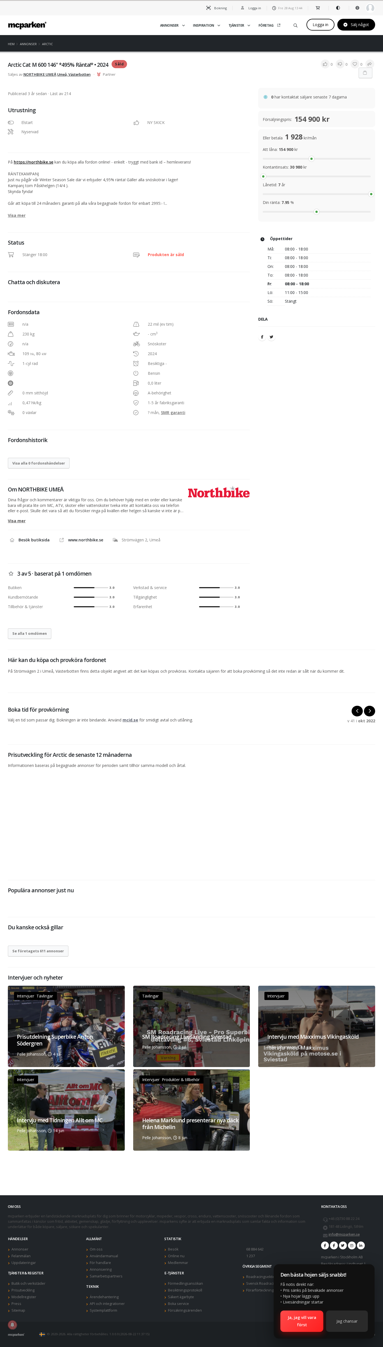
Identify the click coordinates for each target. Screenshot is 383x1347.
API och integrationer (107, 1303)
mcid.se (130, 720)
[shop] (318, 8)
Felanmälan (21, 1256)
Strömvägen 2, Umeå (141, 540)
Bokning (220, 8)
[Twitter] (271, 337)
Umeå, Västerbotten (74, 74)
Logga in (320, 24)
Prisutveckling (22, 1290)
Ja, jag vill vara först (302, 1321)
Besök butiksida (34, 540)
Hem (11, 44)
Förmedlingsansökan (185, 1283)
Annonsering (101, 1269)
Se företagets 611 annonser (38, 950)
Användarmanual (104, 1256)
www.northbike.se (85, 540)
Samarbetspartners (106, 1276)
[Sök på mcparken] (295, 24)
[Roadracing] (334, 1245)
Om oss (96, 1249)
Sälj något (359, 24)
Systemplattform (103, 1310)
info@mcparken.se (344, 1234)
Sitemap (18, 1310)
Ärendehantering (104, 1297)
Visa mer (17, 215)
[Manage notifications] (12, 1324)
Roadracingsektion (261, 1276)
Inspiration (203, 25)
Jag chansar (346, 1321)
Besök (173, 1249)
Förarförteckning (260, 1290)
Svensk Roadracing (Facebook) (271, 1283)
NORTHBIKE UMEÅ (39, 74)
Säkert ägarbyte (181, 1297)
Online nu (176, 1256)
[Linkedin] (361, 1245)
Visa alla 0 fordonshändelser (38, 463)
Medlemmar (178, 1262)
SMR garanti (173, 412)
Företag (266, 25)
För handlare (100, 1262)
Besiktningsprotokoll (185, 1290)
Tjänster (236, 25)
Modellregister (23, 1297)
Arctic (47, 44)
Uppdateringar (23, 1262)
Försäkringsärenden (185, 1310)
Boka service (178, 1303)
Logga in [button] (254, 8)
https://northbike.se (33, 162)
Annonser (169, 25)
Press (16, 1303)
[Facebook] (262, 337)
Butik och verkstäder (28, 1283)
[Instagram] (352, 1245)
